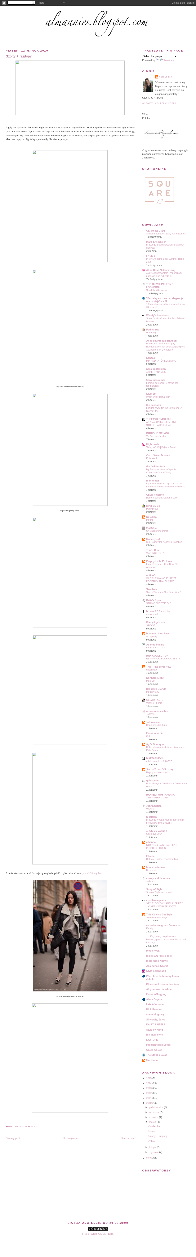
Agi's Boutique (155, 744)
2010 (149, 1103)
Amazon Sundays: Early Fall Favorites (166, 233)
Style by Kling (154, 1029)
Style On (151, 394)
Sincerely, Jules (155, 1019)
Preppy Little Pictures (159, 561)
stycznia (154, 1152)
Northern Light (154, 677)
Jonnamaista (153, 805)
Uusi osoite (152, 870)
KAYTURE (152, 1039)
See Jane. (152, 589)
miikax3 (150, 575)
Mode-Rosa (152, 950)
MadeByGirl (153, 539)
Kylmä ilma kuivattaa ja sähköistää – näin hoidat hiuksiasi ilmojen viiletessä (166, 485)
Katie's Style (153, 600)
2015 (149, 1078)
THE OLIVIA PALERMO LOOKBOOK (159, 286)
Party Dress (152, 508)
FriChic (150, 255)
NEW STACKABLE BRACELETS (163, 658)
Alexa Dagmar (154, 999)
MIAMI (149, 520)
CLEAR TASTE (154, 700)
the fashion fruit (155, 466)
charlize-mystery (156, 900)
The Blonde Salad (156, 1054)
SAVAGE (150, 625)
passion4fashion (156, 369)
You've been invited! (156, 436)
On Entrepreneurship (157, 531)
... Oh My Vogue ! (156, 831)
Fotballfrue (152, 329)
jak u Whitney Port (92, 873)
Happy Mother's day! (156, 772)
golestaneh (152, 780)
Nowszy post (13, 1138)
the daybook (153, 405)
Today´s (150, 714)
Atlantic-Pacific (155, 644)
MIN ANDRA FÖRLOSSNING (161, 360)
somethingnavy (155, 1014)
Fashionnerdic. (155, 733)
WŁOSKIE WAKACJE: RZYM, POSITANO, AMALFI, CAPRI (161, 580)
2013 (149, 1088)
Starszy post (127, 1138)
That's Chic (152, 550)
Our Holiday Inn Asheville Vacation (164, 542)
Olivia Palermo (155, 494)
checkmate (152, 669)
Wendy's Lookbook (157, 315)
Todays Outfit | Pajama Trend (161, 447)
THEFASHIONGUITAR (158, 419)
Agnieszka (165, 77)
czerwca (154, 1117)
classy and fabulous (158, 878)
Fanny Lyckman (155, 622)
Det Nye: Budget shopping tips (162, 859)
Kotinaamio (152, 458)
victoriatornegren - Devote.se (163, 925)
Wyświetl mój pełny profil (159, 103)
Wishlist (150, 808)
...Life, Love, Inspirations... (162, 936)
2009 (149, 1158)
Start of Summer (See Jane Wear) (163, 592)
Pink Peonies (154, 1009)
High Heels (152, 444)
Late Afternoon (155, 1004)
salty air (150, 881)
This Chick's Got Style (159, 914)
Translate (169, 60)
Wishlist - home (154, 703)
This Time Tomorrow (158, 666)
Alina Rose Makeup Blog (160, 270)
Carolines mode (155, 380)
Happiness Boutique (156, 725)
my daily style (154, 1034)
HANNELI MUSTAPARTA (160, 794)
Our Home (152, 1060)
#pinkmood (152, 614)
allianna (151, 842)
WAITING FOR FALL (156, 553)
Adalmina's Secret (157, 966)
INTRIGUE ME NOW (157, 433)
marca (153, 1121)
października (156, 1107)
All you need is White (159, 989)
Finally (149, 928)
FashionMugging (156, 994)
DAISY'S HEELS (155, 1024)
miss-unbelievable (157, 711)
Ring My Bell (153, 505)
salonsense (153, 722)
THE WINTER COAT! (157, 797)
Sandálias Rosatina (156, 290)
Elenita (150, 856)
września (154, 1112)
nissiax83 (151, 816)
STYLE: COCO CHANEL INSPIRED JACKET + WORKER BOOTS (164, 905)
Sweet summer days (156, 917)
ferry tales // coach (155, 647)
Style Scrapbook (156, 970)
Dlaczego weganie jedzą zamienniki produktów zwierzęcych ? (165, 821)
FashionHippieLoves (158, 1044)
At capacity (152, 636)
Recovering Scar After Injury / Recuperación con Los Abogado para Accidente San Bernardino (165, 346)
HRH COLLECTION (157, 655)
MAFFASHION (154, 758)
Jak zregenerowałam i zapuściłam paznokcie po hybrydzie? (164, 274)
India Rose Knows (157, 960)
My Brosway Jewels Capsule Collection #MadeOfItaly (161, 471)
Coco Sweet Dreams (158, 455)
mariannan (152, 480)
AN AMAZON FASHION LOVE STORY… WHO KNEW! (161, 424)
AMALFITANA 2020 (156, 372)
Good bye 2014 (154, 834)
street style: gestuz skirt (158, 397)
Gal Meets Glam (155, 230)
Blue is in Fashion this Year (162, 984)
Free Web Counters (98, 1233)
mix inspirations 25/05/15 (159, 761)
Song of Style (154, 889)
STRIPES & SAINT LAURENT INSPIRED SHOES (161, 846)
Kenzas (150, 357)
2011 (149, 1098)
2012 (149, 1093)
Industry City (152, 692)
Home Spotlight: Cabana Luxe (162, 497)
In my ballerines (155, 867)
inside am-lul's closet (159, 955)
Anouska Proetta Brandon (161, 340)
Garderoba (154, 1126)
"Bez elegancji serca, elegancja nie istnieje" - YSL (164, 300)
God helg (151, 332)
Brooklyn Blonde (156, 688)
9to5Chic (151, 528)
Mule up (150, 680)
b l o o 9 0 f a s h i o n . (160, 611)
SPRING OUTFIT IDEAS (158, 603)
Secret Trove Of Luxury (159, 769)
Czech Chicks (154, 1050)
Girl (148, 736)
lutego (153, 1147)
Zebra (151, 1141)
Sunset (152, 1131)
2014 (149, 1083)
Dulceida (151, 516)
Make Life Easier (156, 241)
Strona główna (70, 1138)
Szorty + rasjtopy (157, 1136)
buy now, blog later (157, 633)
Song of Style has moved (159, 892)
